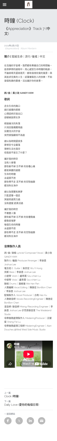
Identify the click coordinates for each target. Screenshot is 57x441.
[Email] (41, 420)
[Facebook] (8, 420)
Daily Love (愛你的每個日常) (21, 404)
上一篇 (7, 393)
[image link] (28, 4)
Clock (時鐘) (11, 396)
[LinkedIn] (30, 420)
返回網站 (11, 414)
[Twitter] (19, 420)
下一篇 (7, 401)
